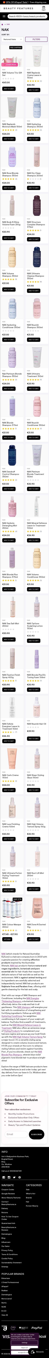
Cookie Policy (7, 1258)
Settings (24, 1343)
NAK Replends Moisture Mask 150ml (12, 125)
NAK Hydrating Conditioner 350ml (11, 326)
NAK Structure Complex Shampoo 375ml (36, 224)
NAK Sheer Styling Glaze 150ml (35, 776)
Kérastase (6, 1278)
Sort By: (6, 35)
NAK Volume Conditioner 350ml (36, 575)
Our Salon (6, 1246)
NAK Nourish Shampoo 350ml (35, 326)
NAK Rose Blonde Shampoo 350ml (10, 174)
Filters (36, 39)
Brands (29, 1198)
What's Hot (30, 1193)
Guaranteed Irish (8, 1223)
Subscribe (36, 1134)
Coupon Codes (8, 1189)
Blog (3, 1238)
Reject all (24, 1348)
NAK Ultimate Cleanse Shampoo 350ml (35, 276)
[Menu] (4, 16)
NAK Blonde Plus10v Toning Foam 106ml (36, 676)
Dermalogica (7, 1234)
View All (5, 1315)
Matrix (4, 1303)
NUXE (4, 1307)
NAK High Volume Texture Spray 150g (36, 825)
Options (7, 939)
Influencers (6, 1242)
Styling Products (12, 1031)
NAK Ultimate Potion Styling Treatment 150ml (12, 875)
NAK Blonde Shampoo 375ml (10, 423)
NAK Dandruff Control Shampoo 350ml (10, 474)
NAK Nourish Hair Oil (36, 724)
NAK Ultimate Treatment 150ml (35, 374)
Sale (27, 1189)
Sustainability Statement (12, 1262)
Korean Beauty (32, 1206)
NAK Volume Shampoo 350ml (10, 274)
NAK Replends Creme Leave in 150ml (34, 75)
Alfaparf (5, 1286)
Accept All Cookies (24, 1352)
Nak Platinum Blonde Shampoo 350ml (12, 374)
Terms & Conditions (10, 1254)
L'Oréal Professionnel (10, 1282)
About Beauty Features (11, 1198)
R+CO (4, 1311)
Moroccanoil (7, 1299)
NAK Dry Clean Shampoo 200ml (35, 174)
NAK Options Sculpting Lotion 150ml (35, 626)
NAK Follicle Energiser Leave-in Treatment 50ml (10, 726)
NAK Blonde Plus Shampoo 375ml (10, 575)
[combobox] (27, 16)
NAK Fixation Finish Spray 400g (11, 676)
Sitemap (5, 1267)
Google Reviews (8, 1193)
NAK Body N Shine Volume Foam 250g (11, 223)
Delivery (5, 1208)
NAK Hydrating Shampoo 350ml (35, 125)
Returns (5, 1212)
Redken (5, 1290)
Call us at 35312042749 (12, 1171)
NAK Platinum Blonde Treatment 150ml (35, 474)
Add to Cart (9, 89)
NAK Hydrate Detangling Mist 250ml (9, 525)
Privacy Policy (7, 1250)
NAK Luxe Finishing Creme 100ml (11, 825)
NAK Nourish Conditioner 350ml (36, 423)
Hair (27, 1202)
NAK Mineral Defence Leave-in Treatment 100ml (37, 525)
